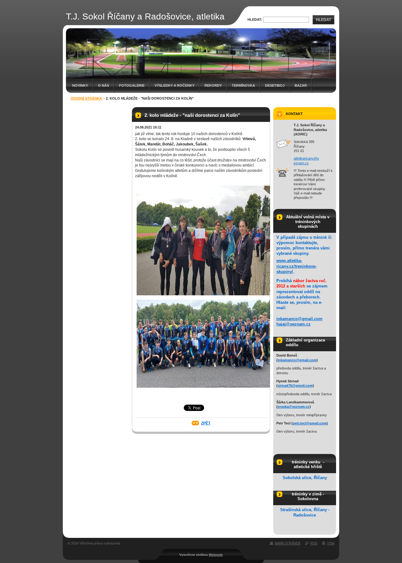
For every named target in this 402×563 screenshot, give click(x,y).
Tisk (330, 543)
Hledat (323, 20)
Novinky (80, 85)
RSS (313, 543)
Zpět (205, 423)
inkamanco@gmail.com (299, 318)
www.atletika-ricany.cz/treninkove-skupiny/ (296, 266)
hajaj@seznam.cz (293, 324)
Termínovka (243, 85)
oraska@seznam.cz (294, 406)
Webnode (216, 554)
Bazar (301, 85)
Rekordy (213, 85)
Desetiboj (275, 85)
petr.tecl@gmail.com (310, 423)
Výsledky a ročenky (174, 85)
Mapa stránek (288, 543)
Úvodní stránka (86, 98)
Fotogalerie (131, 85)
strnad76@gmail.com (295, 385)
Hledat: (254, 19)
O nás (103, 85)
